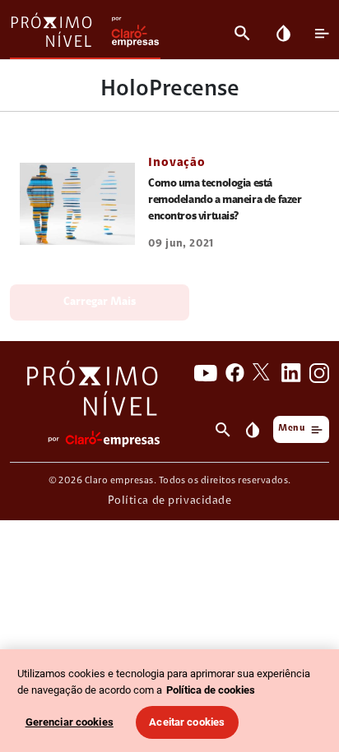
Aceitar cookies (187, 722)
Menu (291, 428)
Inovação (177, 163)
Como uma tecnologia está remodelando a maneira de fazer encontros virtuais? (224, 200)
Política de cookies (210, 690)
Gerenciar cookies (70, 722)
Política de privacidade (170, 501)
